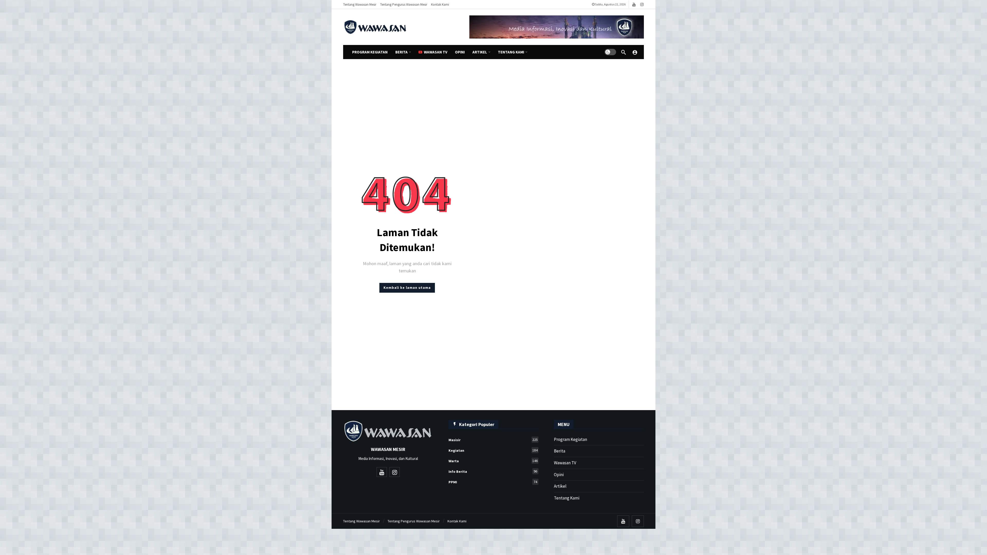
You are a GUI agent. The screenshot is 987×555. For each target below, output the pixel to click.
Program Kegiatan (570, 439)
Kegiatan (493, 450)
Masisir (493, 439)
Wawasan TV (565, 463)
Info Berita (493, 471)
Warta (493, 460)
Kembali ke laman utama (407, 287)
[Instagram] (642, 4)
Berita (559, 451)
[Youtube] (634, 4)
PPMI (493, 481)
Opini (559, 474)
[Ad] (556, 27)
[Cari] (623, 52)
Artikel (560, 486)
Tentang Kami (566, 498)
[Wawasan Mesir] (635, 52)
